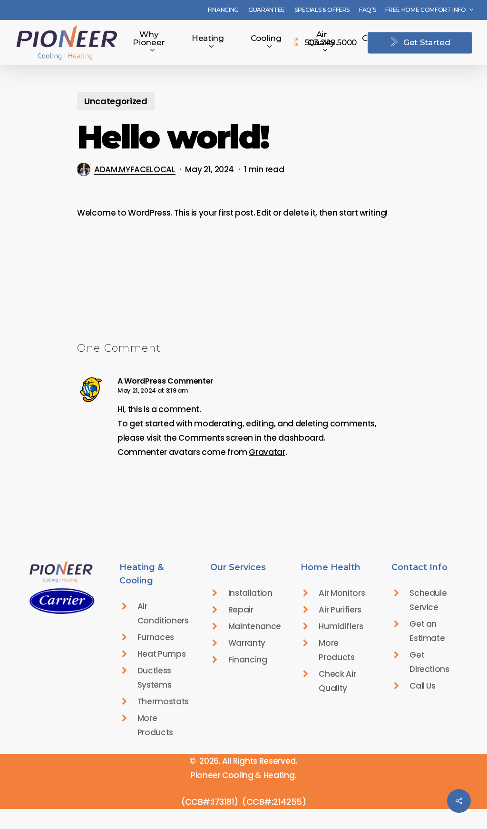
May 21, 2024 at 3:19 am (152, 390)
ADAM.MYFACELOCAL (134, 169)
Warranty (246, 643)
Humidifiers (341, 626)
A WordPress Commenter (165, 380)
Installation (250, 593)
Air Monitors (342, 593)
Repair (240, 609)
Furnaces (155, 637)
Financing (247, 659)
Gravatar (267, 452)
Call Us (422, 685)
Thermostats (163, 701)
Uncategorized (115, 101)
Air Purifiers (340, 609)
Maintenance (254, 626)
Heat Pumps (161, 654)
